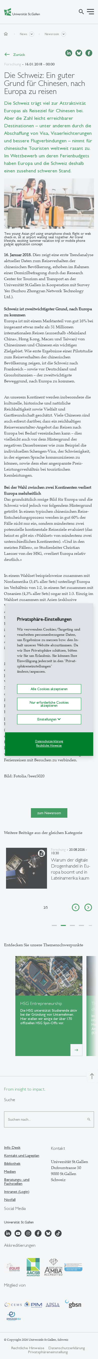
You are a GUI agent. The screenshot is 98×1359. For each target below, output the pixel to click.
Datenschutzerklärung (49, 741)
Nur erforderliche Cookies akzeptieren (49, 703)
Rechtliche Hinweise (49, 745)
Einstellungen (47, 719)
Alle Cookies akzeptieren (49, 689)
